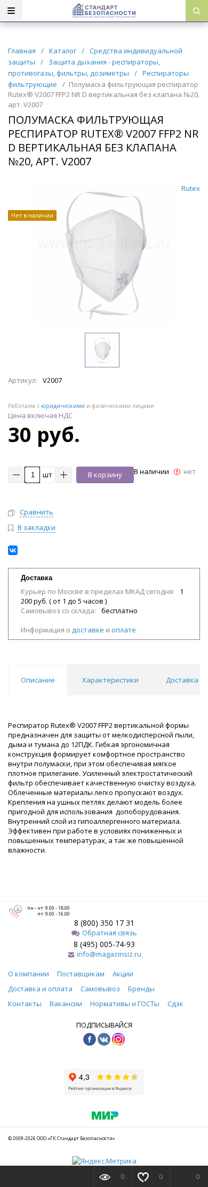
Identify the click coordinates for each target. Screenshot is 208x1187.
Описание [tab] (38, 680)
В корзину (105, 474)
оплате (123, 630)
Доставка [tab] (182, 680)
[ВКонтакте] (13, 550)
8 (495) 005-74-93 (104, 944)
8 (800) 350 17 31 (104, 923)
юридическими (63, 406)
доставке (88, 630)
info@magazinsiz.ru (109, 954)
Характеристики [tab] (110, 680)
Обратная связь (109, 932)
